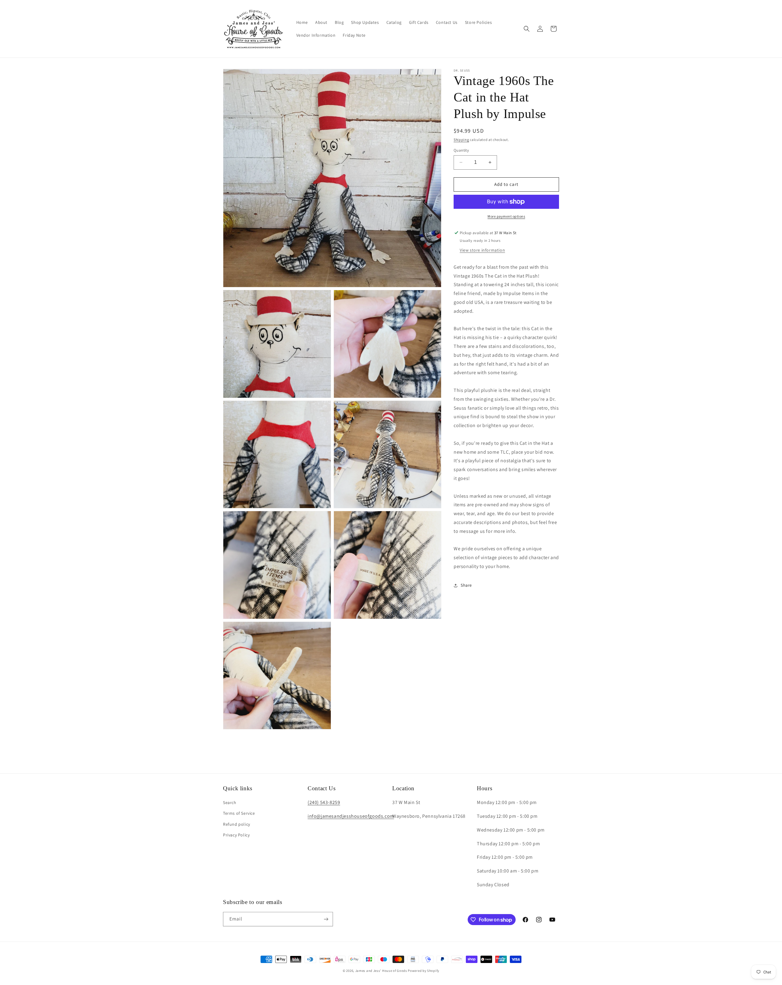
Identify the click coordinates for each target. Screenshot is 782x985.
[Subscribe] (326, 919)
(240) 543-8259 (324, 802)
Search (229, 802)
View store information (482, 250)
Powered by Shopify (423, 970)
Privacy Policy (236, 835)
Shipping (461, 139)
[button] (526, 28)
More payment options (506, 216)
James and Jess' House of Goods (381, 970)
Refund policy (236, 824)
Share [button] (466, 585)
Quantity (461, 150)
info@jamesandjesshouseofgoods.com (351, 816)
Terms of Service (239, 813)
